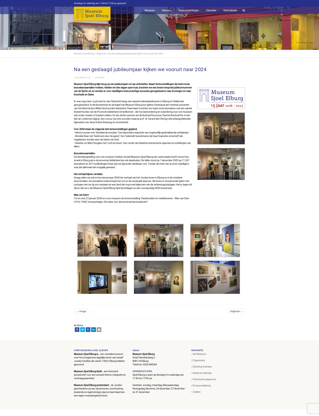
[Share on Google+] (88, 329)
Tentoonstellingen (188, 10)
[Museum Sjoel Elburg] (92, 13)
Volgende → (236, 311)
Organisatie (199, 360)
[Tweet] (82, 329)
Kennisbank (230, 10)
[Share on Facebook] (77, 329)
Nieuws (166, 10)
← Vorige (81, 311)
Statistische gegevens (204, 379)
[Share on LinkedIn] (93, 329)
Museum (150, 10)
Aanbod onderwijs (202, 373)
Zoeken (197, 392)
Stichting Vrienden (202, 366)
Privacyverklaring (202, 385)
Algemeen (100, 78)
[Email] (99, 329)
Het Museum (199, 354)
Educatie (211, 10)
